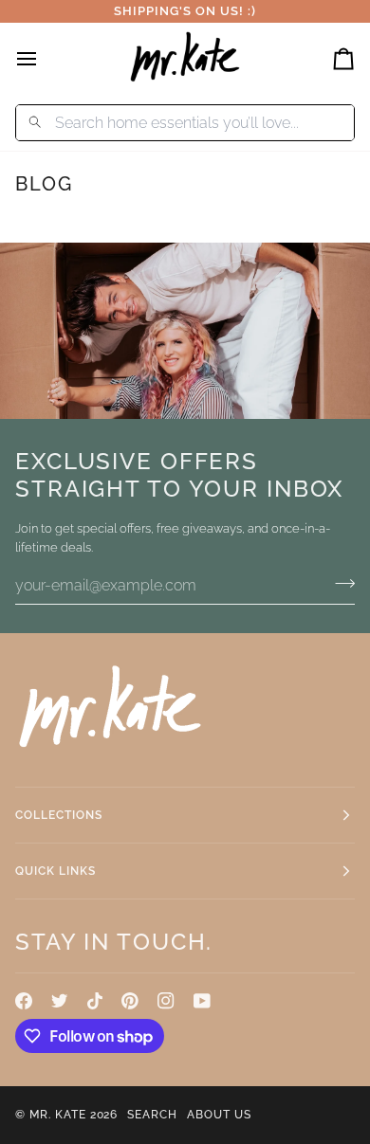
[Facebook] (23, 1000)
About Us (219, 1114)
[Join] (339, 583)
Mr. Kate (57, 1114)
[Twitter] (59, 1000)
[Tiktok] (94, 1000)
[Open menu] (43, 58)
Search (152, 1114)
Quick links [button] (55, 871)
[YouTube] (202, 1000)
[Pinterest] (130, 1000)
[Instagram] (166, 1000)
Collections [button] (58, 815)
